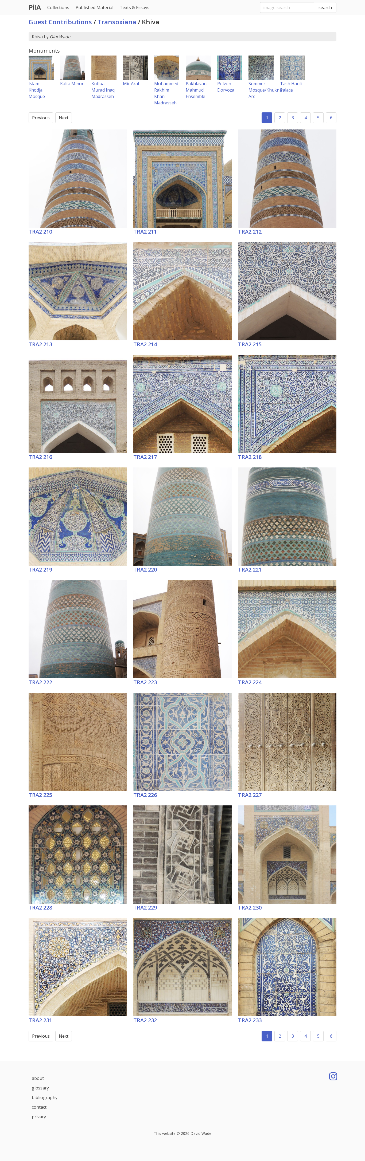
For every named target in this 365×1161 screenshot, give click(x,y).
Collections (58, 7)
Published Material (94, 7)
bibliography (44, 1097)
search (325, 7)
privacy (39, 1117)
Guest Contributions (60, 21)
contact (39, 1107)
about (38, 1078)
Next (63, 118)
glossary (40, 1088)
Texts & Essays (134, 7)
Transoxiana (117, 21)
